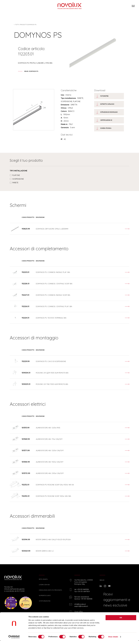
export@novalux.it (81, 606)
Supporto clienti (45, 595)
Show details (113, 637)
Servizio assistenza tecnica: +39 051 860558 (83, 598)
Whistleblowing (44, 601)
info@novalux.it (80, 604)
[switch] (62, 636)
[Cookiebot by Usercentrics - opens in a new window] (14, 636)
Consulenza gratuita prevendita (50, 590)
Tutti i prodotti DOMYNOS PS (25, 24)
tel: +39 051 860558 (81, 589)
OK (121, 618)
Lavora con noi (44, 584)
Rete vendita (43, 579)
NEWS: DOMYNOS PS (31, 71)
